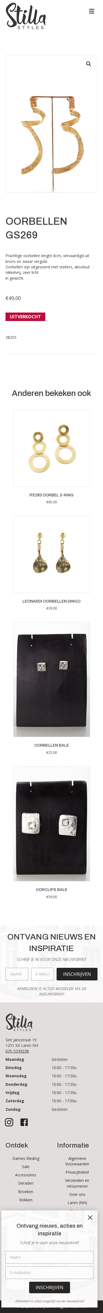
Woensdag (16, 1075)
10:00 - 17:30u (64, 1067)
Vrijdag (12, 1092)
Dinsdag (13, 1067)
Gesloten (60, 1059)
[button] (89, 64)
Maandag (14, 1059)
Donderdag (16, 1084)
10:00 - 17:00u (64, 1100)
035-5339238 (17, 1051)
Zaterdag (14, 1100)
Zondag (13, 1109)
